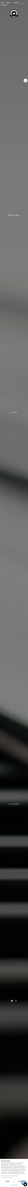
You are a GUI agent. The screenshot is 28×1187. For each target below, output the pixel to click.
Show (25, 1184)
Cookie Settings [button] (14, 1185)
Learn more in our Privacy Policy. (9, 1175)
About (9, 2)
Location (16, 2)
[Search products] (25, 80)
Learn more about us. (6, 1177)
